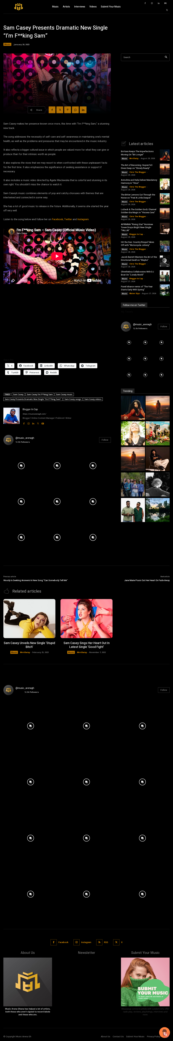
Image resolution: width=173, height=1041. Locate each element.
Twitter (68, 219)
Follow (105, 439)
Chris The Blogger (137, 172)
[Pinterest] (67, 109)
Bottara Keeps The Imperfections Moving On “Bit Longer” (137, 153)
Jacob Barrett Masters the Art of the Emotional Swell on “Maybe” (139, 258)
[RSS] (99, 942)
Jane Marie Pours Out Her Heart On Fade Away (147, 580)
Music (7, 44)
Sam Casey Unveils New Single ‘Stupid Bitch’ (29, 645)
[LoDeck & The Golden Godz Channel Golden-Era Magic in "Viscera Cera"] (133, 459)
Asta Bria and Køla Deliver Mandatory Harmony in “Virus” (139, 181)
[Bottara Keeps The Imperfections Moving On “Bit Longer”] (165, 155)
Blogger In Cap (30, 409)
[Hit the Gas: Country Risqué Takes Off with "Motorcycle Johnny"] (133, 484)
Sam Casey (18, 394)
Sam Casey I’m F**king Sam (40, 394)
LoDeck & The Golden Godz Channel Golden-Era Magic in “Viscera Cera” (138, 211)
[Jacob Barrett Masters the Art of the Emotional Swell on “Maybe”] (165, 261)
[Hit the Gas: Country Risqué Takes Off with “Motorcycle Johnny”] (165, 246)
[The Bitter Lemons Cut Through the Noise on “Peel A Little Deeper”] (165, 198)
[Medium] (165, 3)
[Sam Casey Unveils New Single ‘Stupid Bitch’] (29, 618)
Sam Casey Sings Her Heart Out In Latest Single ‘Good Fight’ (87, 645)
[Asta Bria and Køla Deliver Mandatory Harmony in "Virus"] (133, 433)
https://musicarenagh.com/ (34, 414)
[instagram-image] (21, 466)
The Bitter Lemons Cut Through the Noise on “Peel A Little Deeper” (138, 196)
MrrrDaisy (134, 158)
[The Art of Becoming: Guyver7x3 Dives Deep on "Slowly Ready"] (158, 408)
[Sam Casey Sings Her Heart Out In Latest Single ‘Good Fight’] (86, 618)
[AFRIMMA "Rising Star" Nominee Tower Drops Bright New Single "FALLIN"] (158, 459)
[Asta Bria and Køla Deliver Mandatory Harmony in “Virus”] (165, 184)
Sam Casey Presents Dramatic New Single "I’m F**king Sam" (33, 399)
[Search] (166, 57)
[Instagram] (151, 3)
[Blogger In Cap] (11, 416)
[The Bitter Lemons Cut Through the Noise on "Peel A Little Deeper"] (158, 433)
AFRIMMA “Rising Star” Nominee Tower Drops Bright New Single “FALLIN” (137, 227)
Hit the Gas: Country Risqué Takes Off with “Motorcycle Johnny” (137, 243)
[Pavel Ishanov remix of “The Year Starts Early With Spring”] (165, 290)
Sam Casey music (64, 394)
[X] (167, 10)
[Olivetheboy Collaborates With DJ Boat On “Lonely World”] (165, 275)
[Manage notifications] (166, 1035)
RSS (106, 942)
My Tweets (127, 311)
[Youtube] (43, 423)
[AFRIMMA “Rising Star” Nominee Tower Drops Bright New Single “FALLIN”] (165, 228)
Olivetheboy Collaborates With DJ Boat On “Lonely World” (137, 273)
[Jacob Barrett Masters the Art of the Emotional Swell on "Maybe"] (158, 484)
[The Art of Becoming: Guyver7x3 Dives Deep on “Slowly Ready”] (165, 169)
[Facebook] (145, 3)
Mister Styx (134, 293)
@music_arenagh (25, 438)
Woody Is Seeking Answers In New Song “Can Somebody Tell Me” (35, 580)
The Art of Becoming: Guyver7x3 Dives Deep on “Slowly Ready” (136, 166)
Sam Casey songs (73, 399)
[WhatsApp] (75, 109)
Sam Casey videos (92, 399)
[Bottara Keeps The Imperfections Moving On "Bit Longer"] (133, 408)
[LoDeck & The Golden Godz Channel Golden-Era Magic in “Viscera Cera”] (165, 213)
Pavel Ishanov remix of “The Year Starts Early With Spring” (137, 288)
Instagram (83, 219)
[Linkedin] (158, 3)
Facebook (57, 219)
